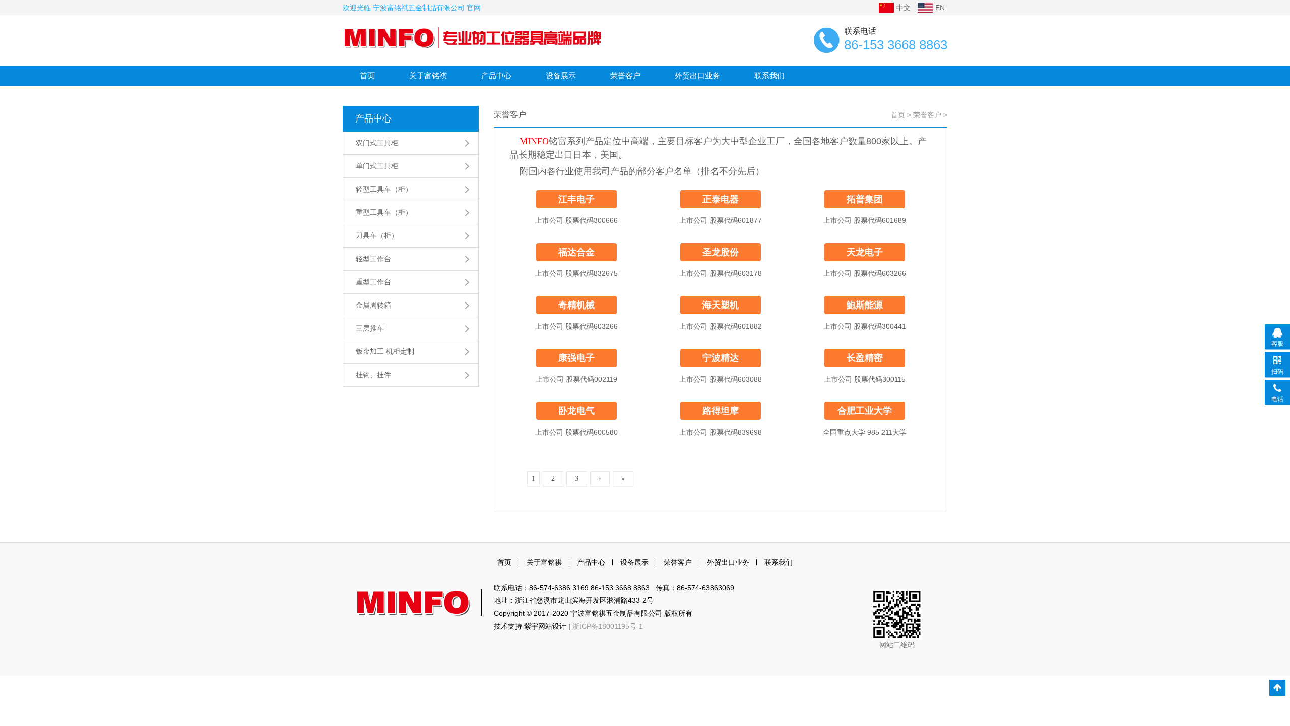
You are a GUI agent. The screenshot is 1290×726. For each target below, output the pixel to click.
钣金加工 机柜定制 (385, 351)
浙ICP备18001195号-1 (607, 626)
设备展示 (561, 75)
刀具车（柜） (377, 235)
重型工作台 (373, 282)
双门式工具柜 (377, 143)
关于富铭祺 (428, 75)
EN (940, 8)
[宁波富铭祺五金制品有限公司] (474, 37)
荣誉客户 (625, 75)
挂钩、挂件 (373, 375)
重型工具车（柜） (384, 212)
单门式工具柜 (377, 166)
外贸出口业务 (697, 75)
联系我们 (769, 75)
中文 (903, 8)
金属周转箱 (373, 305)
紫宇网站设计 (545, 626)
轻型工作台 (373, 259)
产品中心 (496, 75)
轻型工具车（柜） (384, 189)
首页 (367, 75)
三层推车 (370, 328)
